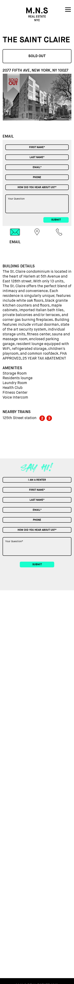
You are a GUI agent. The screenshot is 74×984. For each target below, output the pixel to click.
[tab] (14, 236)
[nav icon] (68, 10)
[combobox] (37, 187)
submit (56, 219)
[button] (69, 97)
